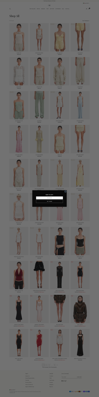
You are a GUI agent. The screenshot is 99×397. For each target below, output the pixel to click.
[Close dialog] (65, 191)
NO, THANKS (49, 201)
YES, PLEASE (49, 197)
